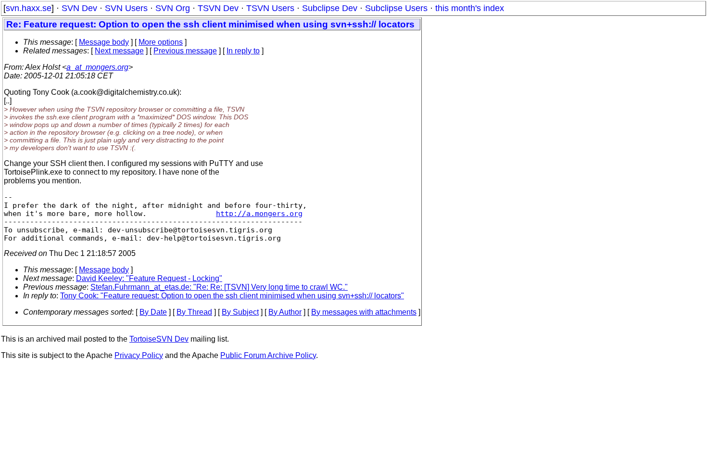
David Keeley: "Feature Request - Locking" (149, 278)
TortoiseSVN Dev (159, 339)
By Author (285, 312)
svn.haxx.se (28, 8)
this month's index (469, 8)
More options (161, 42)
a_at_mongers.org (97, 67)
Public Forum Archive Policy (268, 355)
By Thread (194, 312)
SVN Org (172, 8)
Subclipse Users (396, 8)
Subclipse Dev (329, 8)
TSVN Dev (218, 8)
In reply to (243, 51)
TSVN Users (270, 8)
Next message (119, 51)
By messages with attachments (364, 312)
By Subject (240, 312)
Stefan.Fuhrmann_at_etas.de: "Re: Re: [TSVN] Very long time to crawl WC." (219, 287)
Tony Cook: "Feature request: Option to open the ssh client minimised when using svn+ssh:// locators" (232, 296)
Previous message (185, 51)
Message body (104, 42)
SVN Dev (79, 8)
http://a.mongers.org (259, 213)
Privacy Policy (138, 355)
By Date (153, 312)
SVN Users (126, 8)
